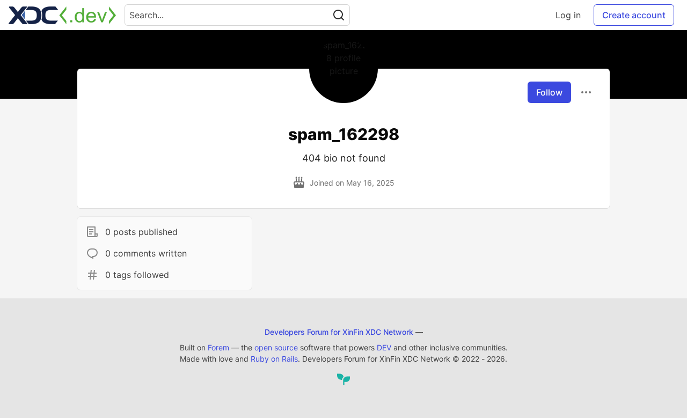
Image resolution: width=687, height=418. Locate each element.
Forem (218, 347)
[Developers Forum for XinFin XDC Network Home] (62, 15)
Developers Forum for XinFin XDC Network (339, 331)
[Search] (338, 15)
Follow (549, 92)
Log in (568, 15)
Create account (634, 15)
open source (276, 347)
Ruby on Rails (274, 358)
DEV (384, 347)
